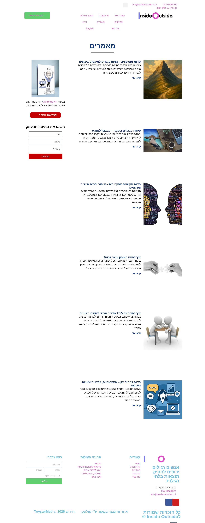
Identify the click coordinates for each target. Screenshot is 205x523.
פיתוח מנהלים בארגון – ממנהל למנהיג (116, 130)
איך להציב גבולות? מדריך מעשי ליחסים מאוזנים (110, 313)
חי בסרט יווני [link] (49, 101)
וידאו (84, 22)
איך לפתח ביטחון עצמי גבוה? (122, 257)
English (90, 28)
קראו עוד (136, 78)
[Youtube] (175, 502)
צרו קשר (115, 28)
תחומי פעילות (86, 15)
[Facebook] (168, 502)
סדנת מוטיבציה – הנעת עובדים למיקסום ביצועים (110, 61)
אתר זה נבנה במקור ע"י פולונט (104, 511)
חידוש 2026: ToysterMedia (54, 511)
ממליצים (118, 22)
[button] (125, 5)
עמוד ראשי (120, 15)
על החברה (104, 15)
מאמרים (101, 22)
